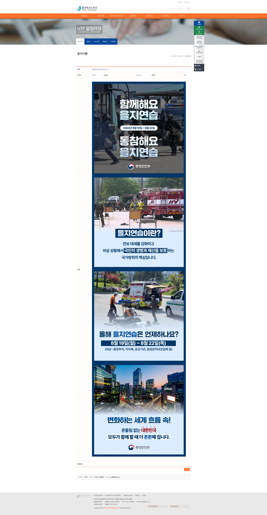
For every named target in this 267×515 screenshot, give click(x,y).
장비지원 (100, 16)
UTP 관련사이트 (152, 506)
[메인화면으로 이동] (86, 8)
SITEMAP (180, 2)
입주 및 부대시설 (117, 16)
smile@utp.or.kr (115, 477)
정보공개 (149, 16)
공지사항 (80, 41)
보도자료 (96, 41)
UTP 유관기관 (174, 506)
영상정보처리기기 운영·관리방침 (113, 495)
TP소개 (182, 16)
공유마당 (165, 16)
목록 (187, 469)
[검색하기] (189, 9)
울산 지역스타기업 (199, 51)
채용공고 (105, 41)
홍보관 (88, 41)
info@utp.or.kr (145, 501)
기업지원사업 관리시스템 (199, 37)
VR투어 (199, 56)
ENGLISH (186, 2)
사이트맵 (144, 495)
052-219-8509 (129, 501)
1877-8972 (114, 504)
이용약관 (137, 495)
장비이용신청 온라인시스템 (199, 61)
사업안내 (84, 16)
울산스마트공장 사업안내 (199, 47)
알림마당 (133, 16)
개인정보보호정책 (98, 495)
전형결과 (113, 41)
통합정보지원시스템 (199, 42)
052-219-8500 (115, 501)
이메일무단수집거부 (128, 495)
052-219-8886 (99, 477)
